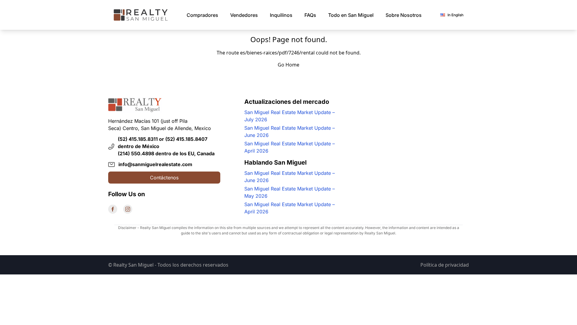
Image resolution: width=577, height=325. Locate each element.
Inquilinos (281, 15)
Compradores (202, 15)
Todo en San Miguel (351, 15)
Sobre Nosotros (404, 15)
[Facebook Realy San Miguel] (112, 209)
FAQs (310, 15)
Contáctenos (164, 178)
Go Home (288, 64)
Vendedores (244, 15)
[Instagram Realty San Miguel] (127, 209)
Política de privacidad (444, 265)
